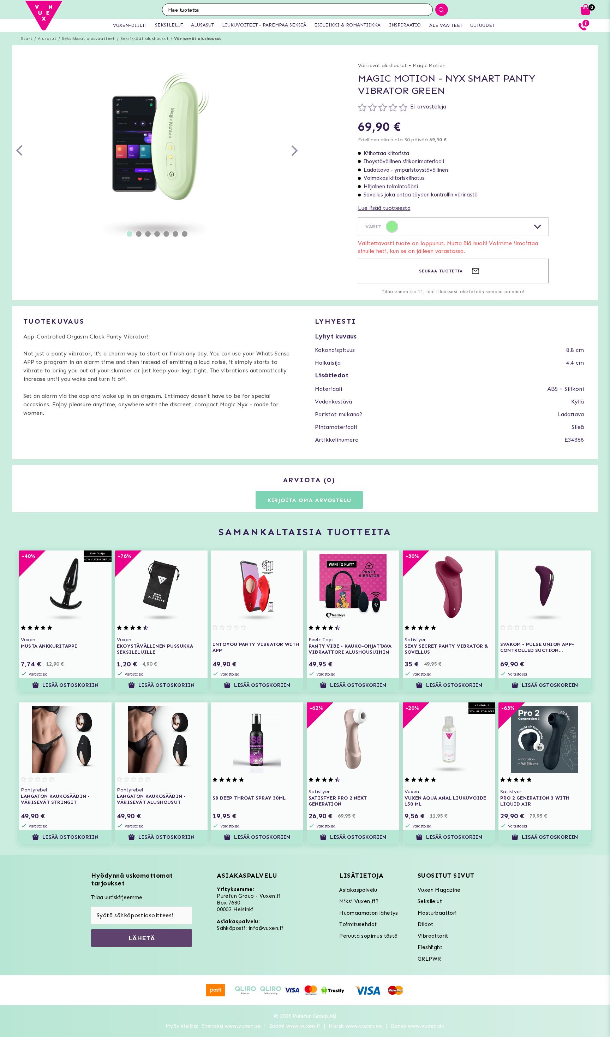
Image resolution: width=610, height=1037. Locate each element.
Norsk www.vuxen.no (355, 1026)
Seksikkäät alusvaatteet (88, 38)
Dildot (425, 924)
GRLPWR (429, 959)
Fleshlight (430, 947)
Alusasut (47, 38)
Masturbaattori (437, 913)
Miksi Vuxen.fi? (358, 901)
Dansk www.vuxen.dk (417, 1026)
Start (26, 38)
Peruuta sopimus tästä (368, 936)
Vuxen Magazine (439, 890)
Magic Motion (429, 66)
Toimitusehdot (358, 924)
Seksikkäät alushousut (144, 38)
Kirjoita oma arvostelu (309, 500)
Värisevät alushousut (197, 38)
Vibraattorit (433, 936)
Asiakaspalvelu (358, 890)
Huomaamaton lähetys (368, 913)
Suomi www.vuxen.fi (295, 1026)
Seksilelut (430, 901)
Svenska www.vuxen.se (231, 1026)
